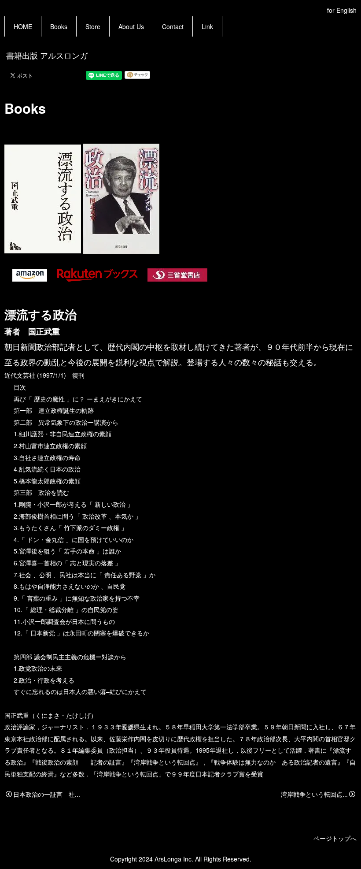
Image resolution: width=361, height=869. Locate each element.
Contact (173, 26)
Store (92, 26)
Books (58, 26)
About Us (131, 26)
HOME (23, 26)
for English (342, 10)
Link (207, 26)
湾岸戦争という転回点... (314, 794)
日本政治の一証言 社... (46, 794)
